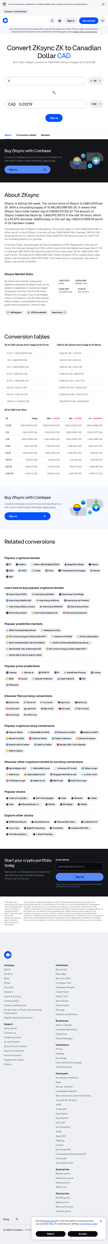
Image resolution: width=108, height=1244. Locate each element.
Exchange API (63, 1149)
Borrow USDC (63, 978)
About (7, 969)
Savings (60, 1009)
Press (7, 982)
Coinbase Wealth (65, 987)
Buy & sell (61, 969)
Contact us (10, 1032)
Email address (62, 860)
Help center (10, 1028)
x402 (58, 1104)
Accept (83, 1233)
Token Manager (64, 1038)
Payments (61, 1034)
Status (7, 1064)
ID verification (12, 1041)
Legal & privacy (12, 996)
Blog (6, 978)
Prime (59, 1049)
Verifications (63, 1127)
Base (58, 1082)
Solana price (63, 1182)
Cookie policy (11, 1000)
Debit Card (62, 996)
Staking (60, 1053)
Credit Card (62, 991)
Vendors (8, 991)
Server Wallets (64, 1086)
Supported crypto (14, 1059)
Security (9, 987)
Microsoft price (64, 1206)
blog (6, 1219)
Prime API (61, 1158)
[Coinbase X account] (17, 1219)
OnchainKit (62, 1118)
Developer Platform (67, 1077)
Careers (8, 974)
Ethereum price (64, 1178)
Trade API (61, 1109)
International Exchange (69, 1062)
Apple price (62, 1202)
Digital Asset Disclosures (18, 1017)
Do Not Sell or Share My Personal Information (23, 1011)
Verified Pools (64, 1067)
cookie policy (49, 1221)
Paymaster (62, 1113)
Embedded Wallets (66, 1091)
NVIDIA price (63, 1197)
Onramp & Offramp (66, 1100)
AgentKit (61, 1136)
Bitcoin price (63, 1173)
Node (59, 1131)
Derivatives (62, 1000)
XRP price (61, 1187)
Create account (12, 1037)
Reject (50, 1233)
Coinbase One (63, 982)
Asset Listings (64, 1025)
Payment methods (14, 1050)
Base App (61, 974)
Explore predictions (67, 1014)
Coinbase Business (66, 1029)
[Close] (100, 1221)
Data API (60, 1122)
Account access (13, 1055)
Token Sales (62, 1005)
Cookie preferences (15, 1005)
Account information (15, 1046)
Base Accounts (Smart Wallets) (73, 1095)
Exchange (61, 1058)
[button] (103, 20)
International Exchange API (71, 1154)
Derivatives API (64, 1163)
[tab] (8, 135)
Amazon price (63, 1211)
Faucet (59, 1145)
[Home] (5, 20)
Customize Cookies (88, 1224)
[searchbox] (96, 104)
